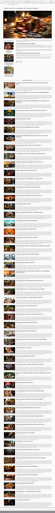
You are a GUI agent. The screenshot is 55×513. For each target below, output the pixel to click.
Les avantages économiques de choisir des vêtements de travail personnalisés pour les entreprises (8, 63)
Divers (33, 1)
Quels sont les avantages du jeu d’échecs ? (26, 356)
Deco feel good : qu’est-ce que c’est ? (24, 441)
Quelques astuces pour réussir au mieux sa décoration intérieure (31, 339)
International (13, 1)
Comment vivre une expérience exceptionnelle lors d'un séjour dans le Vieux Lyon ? (32, 101)
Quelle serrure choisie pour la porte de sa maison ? (28, 449)
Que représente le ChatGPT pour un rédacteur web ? (28, 187)
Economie (6, 1)
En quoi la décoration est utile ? (23, 118)
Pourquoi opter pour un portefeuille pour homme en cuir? (29, 280)
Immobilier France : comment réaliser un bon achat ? (28, 491)
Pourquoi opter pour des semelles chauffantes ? (27, 466)
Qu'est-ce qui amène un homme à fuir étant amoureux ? (29, 195)
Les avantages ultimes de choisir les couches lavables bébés (30, 391)
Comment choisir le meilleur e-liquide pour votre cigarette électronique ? (33, 245)
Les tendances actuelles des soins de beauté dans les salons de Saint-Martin (32, 83)
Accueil (4, 4)
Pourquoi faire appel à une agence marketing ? (27, 220)
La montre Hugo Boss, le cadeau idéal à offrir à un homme (29, 364)
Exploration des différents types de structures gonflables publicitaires (32, 92)
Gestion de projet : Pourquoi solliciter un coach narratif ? (29, 178)
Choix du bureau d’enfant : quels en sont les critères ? (28, 145)
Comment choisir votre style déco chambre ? (26, 331)
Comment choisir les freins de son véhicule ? (26, 170)
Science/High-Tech (27, 1)
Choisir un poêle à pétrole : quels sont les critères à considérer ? (31, 458)
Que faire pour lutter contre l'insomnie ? (25, 432)
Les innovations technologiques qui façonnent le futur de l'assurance (8, 51)
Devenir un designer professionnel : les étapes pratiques (29, 212)
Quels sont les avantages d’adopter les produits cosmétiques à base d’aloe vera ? (33, 373)
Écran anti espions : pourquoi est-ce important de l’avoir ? (30, 314)
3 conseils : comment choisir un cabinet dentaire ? (28, 254)
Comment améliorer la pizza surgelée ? (25, 483)
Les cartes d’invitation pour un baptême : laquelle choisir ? (30, 416)
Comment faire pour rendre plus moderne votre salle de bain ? (30, 153)
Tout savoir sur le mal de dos (23, 500)
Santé (20, 1)
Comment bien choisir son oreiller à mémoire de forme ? (29, 297)
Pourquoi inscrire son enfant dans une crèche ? (27, 237)
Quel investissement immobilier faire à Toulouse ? (28, 127)
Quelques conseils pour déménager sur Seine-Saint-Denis (29, 162)
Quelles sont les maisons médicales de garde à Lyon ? (28, 407)
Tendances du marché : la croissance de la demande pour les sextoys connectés (8, 75)
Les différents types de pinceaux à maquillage (27, 474)
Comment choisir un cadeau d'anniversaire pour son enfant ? (30, 424)
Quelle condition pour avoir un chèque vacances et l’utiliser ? (30, 289)
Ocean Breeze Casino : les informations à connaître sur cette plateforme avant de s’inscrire (33, 271)
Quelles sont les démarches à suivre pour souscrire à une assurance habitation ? (32, 136)
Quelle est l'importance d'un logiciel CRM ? (26, 229)
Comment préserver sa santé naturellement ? (26, 305)
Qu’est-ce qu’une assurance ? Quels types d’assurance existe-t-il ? (31, 110)
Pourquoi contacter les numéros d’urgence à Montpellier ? (29, 399)
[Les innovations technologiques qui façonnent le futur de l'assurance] (9, 45)
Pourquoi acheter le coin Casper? (23, 347)
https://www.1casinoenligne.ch (46, 45)
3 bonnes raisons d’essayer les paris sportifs (26, 322)
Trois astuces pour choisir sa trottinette (25, 262)
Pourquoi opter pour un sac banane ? (24, 382)
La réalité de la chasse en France (23, 204)
